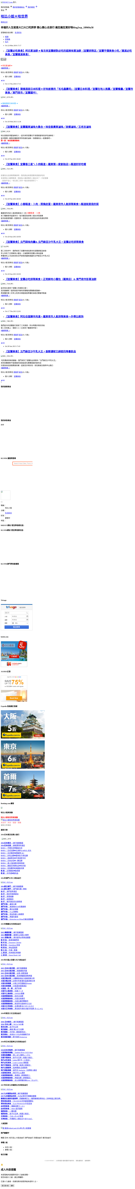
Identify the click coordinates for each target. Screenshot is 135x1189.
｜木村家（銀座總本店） (14, 1032)
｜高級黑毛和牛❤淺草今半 (13, 858)
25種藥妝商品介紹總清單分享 (18, 978)
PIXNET (51, 1160)
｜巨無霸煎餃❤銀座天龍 (12, 868)
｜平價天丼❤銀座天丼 (11, 848)
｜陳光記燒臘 (9, 909)
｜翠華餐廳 (7, 896)
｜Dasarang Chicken (11, 942)
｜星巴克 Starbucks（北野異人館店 (19, 1070)
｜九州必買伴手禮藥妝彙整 (18, 1096)
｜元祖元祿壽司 (13, 998)
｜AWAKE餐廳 (12, 993)
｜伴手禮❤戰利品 (9, 873)
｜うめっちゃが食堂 (12, 1116)
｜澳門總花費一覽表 (14, 889)
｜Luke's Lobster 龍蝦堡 (14, 1063)
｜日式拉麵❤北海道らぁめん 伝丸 (16, 850)
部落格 (7, 39)
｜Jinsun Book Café (11, 955)
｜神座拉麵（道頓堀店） (16, 1078)
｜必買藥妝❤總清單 (10, 871)
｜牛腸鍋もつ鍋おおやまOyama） (17, 1119)
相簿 (6, 37)
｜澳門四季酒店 (9, 891)
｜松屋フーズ (12, 991)
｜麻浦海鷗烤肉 (10, 940)
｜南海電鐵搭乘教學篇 (16, 976)
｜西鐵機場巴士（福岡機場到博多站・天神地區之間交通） (31, 1098)
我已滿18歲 (5, 1185)
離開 (12, 1185)
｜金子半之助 (9, 1027)
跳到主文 (4, 22)
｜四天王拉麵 (12, 996)
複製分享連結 (6, 825)
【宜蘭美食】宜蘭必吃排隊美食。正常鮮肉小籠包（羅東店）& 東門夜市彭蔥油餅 (50, 279)
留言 (20, 72)
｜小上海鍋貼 (9, 912)
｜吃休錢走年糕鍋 (11, 953)
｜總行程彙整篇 (12, 843)
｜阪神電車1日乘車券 (14, 1068)
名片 (6, 42)
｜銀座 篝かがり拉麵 (12, 1029)
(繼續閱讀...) (5, 68)
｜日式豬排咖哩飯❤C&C (12, 853)
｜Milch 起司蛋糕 (11, 1109)
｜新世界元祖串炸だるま (16, 1003)
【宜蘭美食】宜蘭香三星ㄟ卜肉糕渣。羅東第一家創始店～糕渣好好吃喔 (45, 164)
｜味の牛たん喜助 (13, 1073)
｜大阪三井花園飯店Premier (16, 983)
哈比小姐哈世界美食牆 (9, 817)
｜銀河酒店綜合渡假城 (11, 901)
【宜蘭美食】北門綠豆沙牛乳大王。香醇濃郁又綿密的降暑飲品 (40, 351)
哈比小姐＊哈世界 (14, 16)
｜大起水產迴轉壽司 (14, 1001)
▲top (3, 80)
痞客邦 (16, 72)
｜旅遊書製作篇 (14, 971)
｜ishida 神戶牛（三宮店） (16, 1060)
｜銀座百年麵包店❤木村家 (13, 866)
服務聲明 (87, 1160)
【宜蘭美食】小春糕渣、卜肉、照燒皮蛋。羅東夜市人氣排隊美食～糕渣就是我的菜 (52, 204)
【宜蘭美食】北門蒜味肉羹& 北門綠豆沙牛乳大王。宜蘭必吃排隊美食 (44, 242)
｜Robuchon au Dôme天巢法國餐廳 (17, 919)
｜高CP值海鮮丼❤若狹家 (12, 863)
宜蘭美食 (17, 76)
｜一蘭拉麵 (8, 1111)
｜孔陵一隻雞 (9, 950)
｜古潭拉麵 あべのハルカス (17, 1006)
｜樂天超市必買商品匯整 (15, 937)
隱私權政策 (79, 1160)
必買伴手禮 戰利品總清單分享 (18, 981)
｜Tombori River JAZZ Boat (17, 1052)
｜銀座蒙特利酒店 (13, 845)
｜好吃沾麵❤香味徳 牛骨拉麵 (14, 855)
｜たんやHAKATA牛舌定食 (16, 1103)
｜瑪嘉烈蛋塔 (9, 917)
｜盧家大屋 (8, 904)
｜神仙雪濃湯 (9, 947)
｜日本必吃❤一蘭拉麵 (11, 861)
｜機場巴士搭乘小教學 (15, 935)
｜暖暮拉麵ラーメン (13, 1106)
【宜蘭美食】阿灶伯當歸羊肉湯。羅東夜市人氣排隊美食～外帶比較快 (44, 316)
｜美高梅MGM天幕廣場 (13, 907)
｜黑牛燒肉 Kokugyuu (14, 1037)
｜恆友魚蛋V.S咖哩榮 (12, 914)
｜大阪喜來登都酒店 (14, 986)
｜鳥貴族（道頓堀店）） (16, 1075)
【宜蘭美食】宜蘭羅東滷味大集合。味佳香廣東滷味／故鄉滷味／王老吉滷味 (48, 126)
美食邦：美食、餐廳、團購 (11, 823)
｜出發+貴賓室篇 (14, 973)
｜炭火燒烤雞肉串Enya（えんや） (19, 1080)
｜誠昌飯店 (7, 899)
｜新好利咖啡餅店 (10, 894)
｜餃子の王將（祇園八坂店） (17, 1057)
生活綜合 (18, 32)
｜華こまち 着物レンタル (15, 1055)
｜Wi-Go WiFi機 (12, 1024)
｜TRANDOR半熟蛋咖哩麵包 (17, 1101)
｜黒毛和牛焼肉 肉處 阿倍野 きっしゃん (22, 1009)
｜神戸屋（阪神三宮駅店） (16, 1065)
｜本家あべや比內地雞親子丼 (15, 1034)
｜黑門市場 (11, 988)
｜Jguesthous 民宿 (10, 945)
